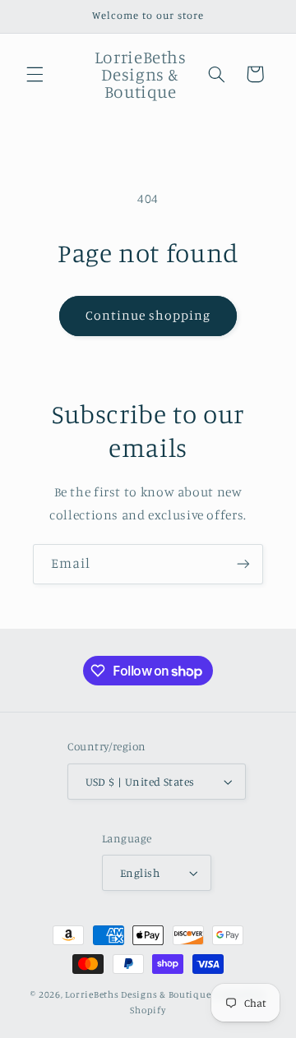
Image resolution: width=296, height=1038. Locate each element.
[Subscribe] (243, 564)
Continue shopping (148, 315)
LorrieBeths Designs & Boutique (137, 994)
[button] (34, 74)
